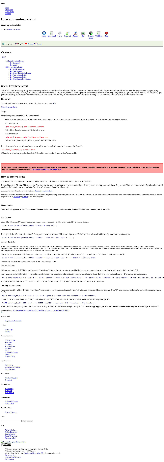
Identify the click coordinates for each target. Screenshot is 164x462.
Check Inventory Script (9, 107)
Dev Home (9, 365)
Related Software (11, 352)
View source (9, 12)
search (18, 29)
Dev (83, 36)
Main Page (9, 329)
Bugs (106, 36)
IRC (54, 103)
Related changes (11, 432)
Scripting (8, 380)
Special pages (10, 434)
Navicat (25, 197)
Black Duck (9, 403)
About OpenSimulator (13, 457)
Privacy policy (10, 455)
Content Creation (11, 378)
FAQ (7, 350)
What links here (10, 430)
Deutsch (30, 44)
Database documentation (43, 191)
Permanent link (10, 438)
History (8, 14)
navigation (11, 29)
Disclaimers (9, 459)
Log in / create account (13, 321)
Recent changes (10, 412)
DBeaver (16, 197)
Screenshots (9, 393)
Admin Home (10, 340)
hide (3, 57)
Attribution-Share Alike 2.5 (34, 453)
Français (39, 44)
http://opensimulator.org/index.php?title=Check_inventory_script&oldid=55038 (40, 310)
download (8, 342)
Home (44, 36)
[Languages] (3, 45)
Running (8, 344)
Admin (75, 36)
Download (52, 36)
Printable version (11, 436)
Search (3, 416)
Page (7, 8)
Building (8, 348)
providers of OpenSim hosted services (47, 169)
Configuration (10, 346)
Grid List (98, 36)
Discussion (9, 10)
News (60, 36)
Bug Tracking (10, 369)
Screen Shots (90, 37)
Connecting (9, 389)
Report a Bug (10, 356)
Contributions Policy (12, 367)
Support (67, 36)
